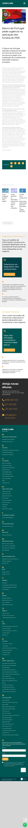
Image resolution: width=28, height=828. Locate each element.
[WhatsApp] (22, 163)
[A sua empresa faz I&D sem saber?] (5, 191)
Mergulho (10, 779)
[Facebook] (11, 163)
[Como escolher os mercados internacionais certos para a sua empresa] (14, 191)
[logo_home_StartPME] (8, 429)
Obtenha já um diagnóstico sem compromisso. (11, 266)
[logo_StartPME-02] (7, 3)
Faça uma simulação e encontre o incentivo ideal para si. (10, 340)
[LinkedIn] (19, 163)
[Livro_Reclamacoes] (23, 778)
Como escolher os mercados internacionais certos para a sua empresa (15, 201)
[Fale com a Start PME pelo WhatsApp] (25, 825)
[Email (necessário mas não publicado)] (11, 166)
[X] (15, 163)
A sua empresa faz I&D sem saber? (5, 198)
